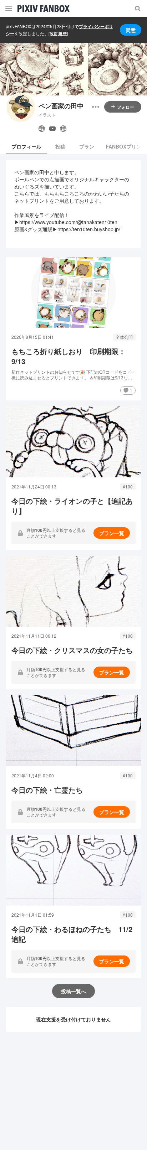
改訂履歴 (58, 33)
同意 (131, 29)
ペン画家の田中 (61, 106)
